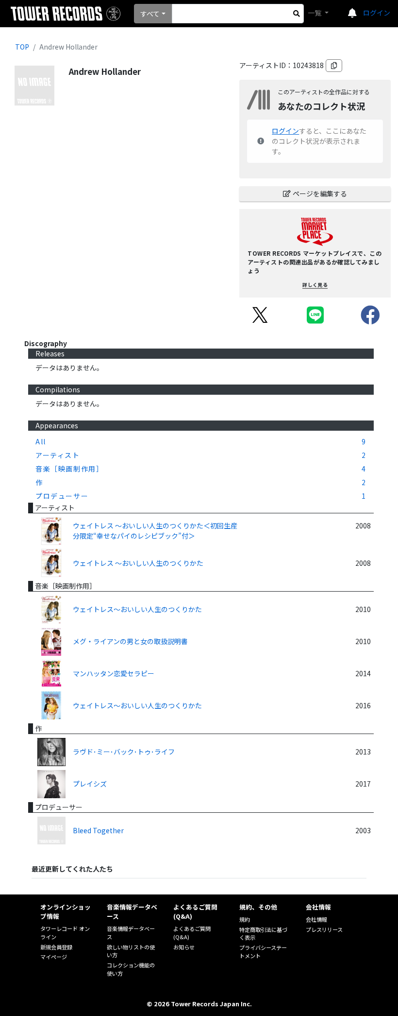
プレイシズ (90, 783)
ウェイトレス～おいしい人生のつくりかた (137, 609)
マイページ (53, 957)
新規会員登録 (56, 947)
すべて (150, 13)
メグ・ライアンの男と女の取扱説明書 (130, 641)
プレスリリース (324, 929)
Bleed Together (98, 830)
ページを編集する (320, 193)
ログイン (376, 13)
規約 (244, 919)
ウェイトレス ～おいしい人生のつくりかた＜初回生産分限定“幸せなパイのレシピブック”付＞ (155, 531)
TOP (22, 47)
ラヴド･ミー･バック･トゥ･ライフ (124, 751)
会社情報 (316, 919)
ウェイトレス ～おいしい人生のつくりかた (138, 563)
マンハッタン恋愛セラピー (113, 673)
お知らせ (184, 947)
